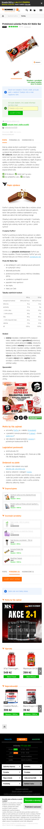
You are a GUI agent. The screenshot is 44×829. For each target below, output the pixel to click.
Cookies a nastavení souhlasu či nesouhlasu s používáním (22, 794)
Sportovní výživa (13, 16)
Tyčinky (23, 16)
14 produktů (32, 430)
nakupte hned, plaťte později (16, 125)
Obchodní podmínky (22, 789)
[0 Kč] (35, 10)
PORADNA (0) (14, 140)
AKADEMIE (36, 739)
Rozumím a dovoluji (33, 800)
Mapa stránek (7, 778)
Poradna (6, 772)
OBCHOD (22, 739)
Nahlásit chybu (29, 784)
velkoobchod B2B (11, 127)
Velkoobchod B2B (30, 778)
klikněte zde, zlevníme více (15, 469)
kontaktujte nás (35, 257)
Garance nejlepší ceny (8, 134)
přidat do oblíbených (12, 121)
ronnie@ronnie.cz (21, 825)
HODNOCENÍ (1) (28, 140)
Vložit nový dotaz (12, 579)
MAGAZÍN (8, 739)
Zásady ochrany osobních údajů (22, 791)
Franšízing (6, 784)
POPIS (4, 140)
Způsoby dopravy (9, 766)
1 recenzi (31, 439)
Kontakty (27, 766)
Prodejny (27, 772)
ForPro (4, 26)
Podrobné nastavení (33, 807)
